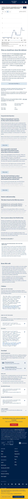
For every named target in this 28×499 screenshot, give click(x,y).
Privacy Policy (10, 493)
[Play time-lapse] (3, 40)
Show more (5, 145)
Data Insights (3, 456)
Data (2, 453)
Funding (16, 456)
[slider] (9, 40)
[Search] (22, 2)
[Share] (23, 45)
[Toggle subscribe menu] (25, 2)
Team (16, 459)
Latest (2, 462)
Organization (17, 453)
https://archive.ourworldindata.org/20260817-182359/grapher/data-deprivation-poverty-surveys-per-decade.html (12, 306)
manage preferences (18, 493)
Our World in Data (14, 2)
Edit (23, 11)
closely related (19, 65)
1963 (6, 40)
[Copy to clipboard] (23, 297)
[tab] (3, 12)
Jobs (15, 462)
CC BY (20, 432)
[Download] (20, 45)
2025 (25, 40)
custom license (7, 436)
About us (16, 451)
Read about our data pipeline (7, 238)
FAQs (11, 439)
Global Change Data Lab (19, 429)
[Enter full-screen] (25, 45)
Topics (2, 451)
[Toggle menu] (2, 2)
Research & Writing (5, 473)
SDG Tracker (3, 465)
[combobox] (22, 2)
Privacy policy (4, 488)
